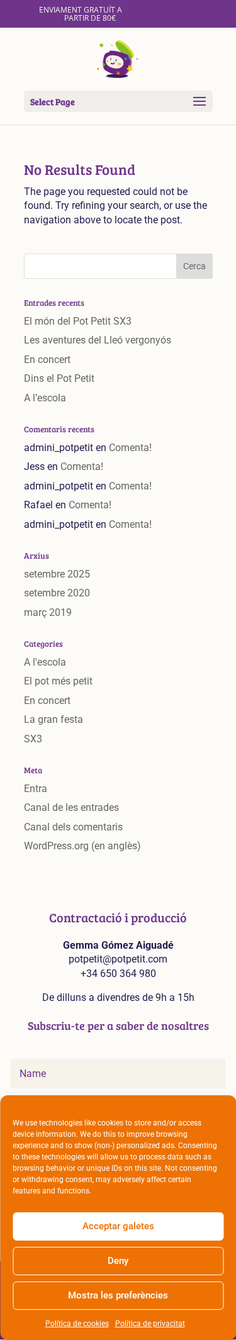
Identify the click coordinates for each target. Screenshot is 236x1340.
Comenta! (130, 448)
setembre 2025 (57, 574)
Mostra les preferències (118, 1295)
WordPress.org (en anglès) (82, 846)
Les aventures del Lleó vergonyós (97, 340)
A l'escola (45, 662)
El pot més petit (58, 681)
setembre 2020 (57, 593)
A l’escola (45, 398)
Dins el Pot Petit (59, 378)
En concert (47, 360)
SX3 (33, 739)
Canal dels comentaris (73, 827)
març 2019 (48, 612)
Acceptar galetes (118, 1226)
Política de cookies (77, 1323)
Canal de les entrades (71, 807)
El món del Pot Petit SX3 (78, 321)
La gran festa (53, 719)
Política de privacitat (150, 1323)
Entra (35, 789)
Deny (118, 1260)
